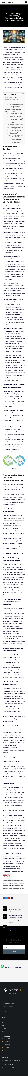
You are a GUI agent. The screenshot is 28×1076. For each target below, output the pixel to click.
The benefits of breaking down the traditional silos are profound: (16, 106)
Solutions (5, 1001)
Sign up (11, 885)
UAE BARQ (18, 863)
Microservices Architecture (15, 130)
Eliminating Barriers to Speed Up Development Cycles (13, 110)
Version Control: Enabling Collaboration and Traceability (16, 117)
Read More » (11, 911)
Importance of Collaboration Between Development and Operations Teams (12, 101)
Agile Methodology (14, 132)
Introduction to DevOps (11, 97)
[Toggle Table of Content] (22, 94)
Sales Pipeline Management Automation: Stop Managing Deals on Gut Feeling (15, 918)
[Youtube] (9, 898)
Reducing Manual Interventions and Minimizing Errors (16, 125)
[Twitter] (6, 898)
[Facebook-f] (4, 898)
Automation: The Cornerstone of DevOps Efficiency (17, 114)
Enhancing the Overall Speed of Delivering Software (16, 128)
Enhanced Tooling (13, 133)
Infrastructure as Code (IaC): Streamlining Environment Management (16, 121)
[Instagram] (12, 898)
